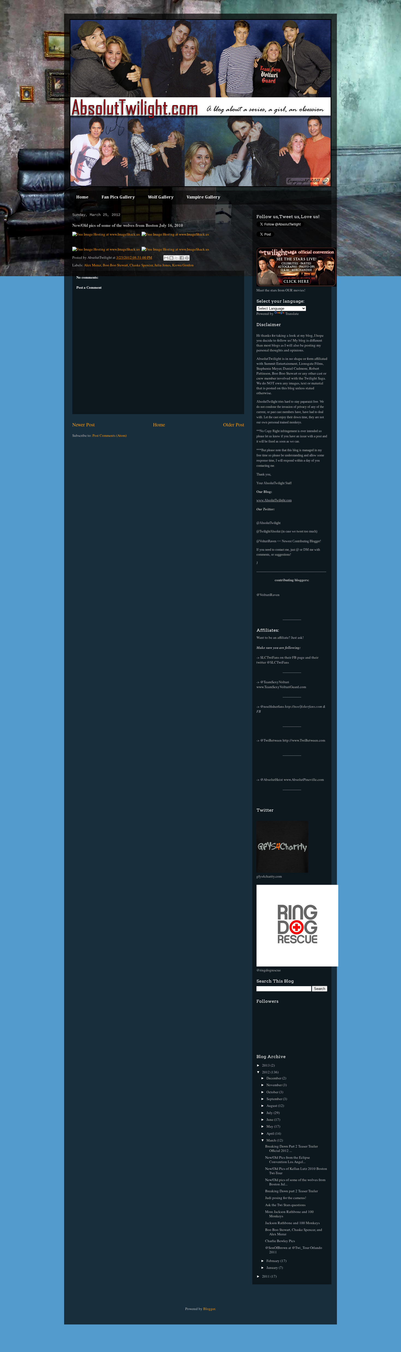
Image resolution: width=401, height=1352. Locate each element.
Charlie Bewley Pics (280, 1240)
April (271, 1133)
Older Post (233, 424)
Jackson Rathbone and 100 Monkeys (292, 1222)
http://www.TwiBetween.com (304, 740)
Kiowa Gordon (183, 265)
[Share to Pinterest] (187, 258)
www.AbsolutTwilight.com (274, 500)
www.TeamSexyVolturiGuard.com (281, 686)
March (272, 1140)
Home (82, 197)
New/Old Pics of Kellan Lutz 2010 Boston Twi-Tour (296, 1170)
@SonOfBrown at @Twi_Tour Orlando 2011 (293, 1249)
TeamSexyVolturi (276, 681)
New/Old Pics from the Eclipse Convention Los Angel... (287, 1159)
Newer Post (83, 424)
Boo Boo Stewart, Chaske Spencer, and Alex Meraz (293, 1231)
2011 (266, 1276)
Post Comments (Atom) (109, 435)
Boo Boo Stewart (115, 265)
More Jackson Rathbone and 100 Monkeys (289, 1213)
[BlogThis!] (171, 258)
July (270, 1112)
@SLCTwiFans (278, 662)
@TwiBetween (271, 740)
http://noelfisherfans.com (303, 706)
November (275, 1084)
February (273, 1260)
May (270, 1126)
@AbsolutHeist (271, 779)
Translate (292, 313)
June (270, 1119)
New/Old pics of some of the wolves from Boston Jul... (295, 1182)
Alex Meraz (92, 265)
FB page (298, 657)
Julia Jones (162, 265)
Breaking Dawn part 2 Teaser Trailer (291, 1190)
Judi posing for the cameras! (285, 1197)
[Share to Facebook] (181, 258)
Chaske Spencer (141, 265)
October (273, 1091)
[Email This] (166, 258)
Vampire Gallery (203, 197)
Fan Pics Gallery (118, 197)
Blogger (209, 1308)
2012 (266, 1072)
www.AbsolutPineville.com (304, 779)
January (273, 1267)
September (275, 1098)
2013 (266, 1065)
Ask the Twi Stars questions (285, 1204)
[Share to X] (176, 258)
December (274, 1078)
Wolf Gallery (160, 197)
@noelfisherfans (272, 706)
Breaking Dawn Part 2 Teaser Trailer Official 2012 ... (291, 1148)
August (272, 1105)
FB (258, 711)
